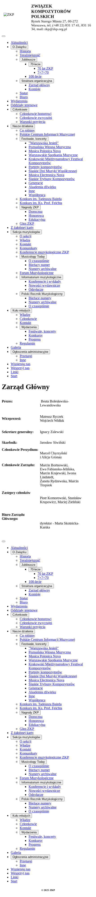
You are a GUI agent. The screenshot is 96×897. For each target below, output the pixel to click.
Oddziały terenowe (24, 105)
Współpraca (37, 195)
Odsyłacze (36, 289)
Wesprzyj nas (20, 368)
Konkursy (36, 335)
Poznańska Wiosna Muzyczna (50, 147)
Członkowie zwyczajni (36, 118)
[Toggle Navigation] (3, 36)
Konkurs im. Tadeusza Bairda (41, 199)
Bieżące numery (40, 298)
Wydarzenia (19, 101)
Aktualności (19, 42)
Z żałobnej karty (22, 227)
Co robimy (27, 130)
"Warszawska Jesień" (44, 143)
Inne (32, 191)
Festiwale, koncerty (34, 138)
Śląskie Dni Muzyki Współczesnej (53, 171)
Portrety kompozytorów (45, 167)
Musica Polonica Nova (45, 151)
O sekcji (25, 236)
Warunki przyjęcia (32, 122)
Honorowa (36, 215)
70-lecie (35, 64)
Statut (24, 93)
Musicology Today (33, 256)
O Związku (19, 47)
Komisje (34, 89)
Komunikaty (28, 248)
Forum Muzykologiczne (37, 273)
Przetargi (26, 356)
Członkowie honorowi (35, 114)
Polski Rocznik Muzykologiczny (42, 294)
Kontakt (25, 244)
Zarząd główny (39, 85)
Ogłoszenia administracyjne (30, 351)
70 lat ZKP (45, 68)
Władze (25, 240)
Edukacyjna (37, 219)
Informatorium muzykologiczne (41, 277)
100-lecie (35, 76)
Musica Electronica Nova (46, 175)
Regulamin (27, 343)
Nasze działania (23, 126)
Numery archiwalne (42, 269)
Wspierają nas (20, 364)
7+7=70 (43, 72)
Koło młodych (21, 310)
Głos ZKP (27, 223)
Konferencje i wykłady (45, 281)
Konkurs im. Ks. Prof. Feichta (41, 203)
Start (14, 376)
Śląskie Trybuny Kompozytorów (52, 179)
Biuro (24, 97)
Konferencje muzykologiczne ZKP (44, 252)
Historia (25, 51)
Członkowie (20, 109)
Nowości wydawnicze (44, 285)
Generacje (36, 183)
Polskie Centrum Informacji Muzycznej (47, 134)
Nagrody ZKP (30, 207)
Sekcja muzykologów (26, 232)
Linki (14, 372)
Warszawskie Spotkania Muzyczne (53, 155)
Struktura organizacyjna (36, 81)
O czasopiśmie (39, 261)
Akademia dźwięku (42, 187)
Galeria (16, 347)
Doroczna (35, 211)
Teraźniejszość (30, 55)
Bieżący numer (39, 265)
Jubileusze (28, 59)
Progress (35, 339)
